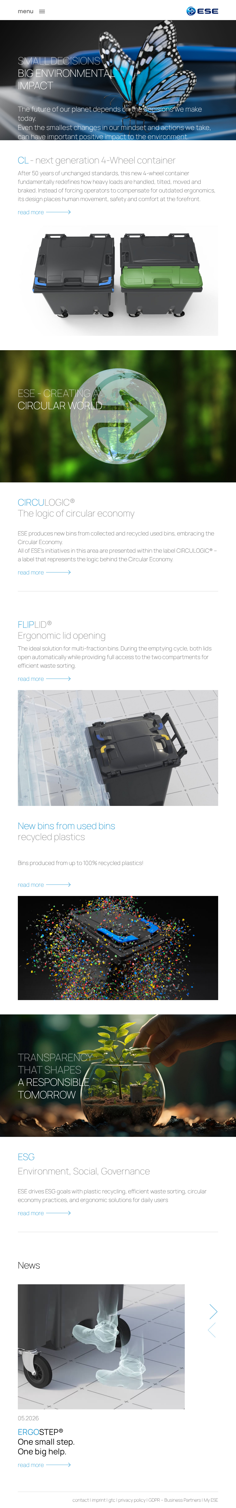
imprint (99, 1500)
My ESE (211, 1500)
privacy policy (132, 1500)
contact (81, 1500)
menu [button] (26, 11)
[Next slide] (212, 1312)
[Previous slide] (212, 1330)
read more (31, 212)
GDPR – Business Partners (175, 1500)
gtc (112, 1500)
